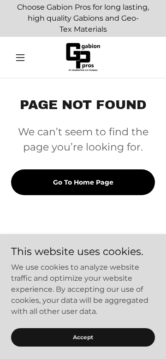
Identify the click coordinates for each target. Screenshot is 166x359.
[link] (83, 57)
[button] (22, 57)
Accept (83, 337)
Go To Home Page (83, 182)
